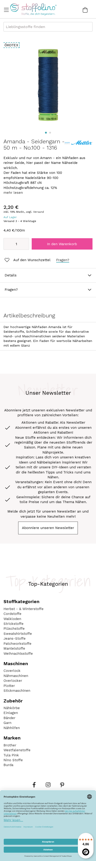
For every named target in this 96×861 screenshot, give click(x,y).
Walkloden (12, 619)
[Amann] (79, 146)
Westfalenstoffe (17, 750)
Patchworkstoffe (17, 644)
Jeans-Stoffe (14, 638)
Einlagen (10, 713)
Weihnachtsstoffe (18, 653)
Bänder (9, 718)
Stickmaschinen (16, 691)
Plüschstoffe (14, 628)
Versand (38, 211)
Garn (7, 723)
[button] (46, 132)
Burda (8, 765)
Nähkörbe (11, 708)
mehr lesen (13, 193)
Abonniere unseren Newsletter (48, 528)
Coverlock (12, 671)
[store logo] (33, 9)
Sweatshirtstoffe (17, 634)
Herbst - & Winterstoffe (23, 609)
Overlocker (12, 681)
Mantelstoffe (14, 648)
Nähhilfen (11, 728)
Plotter (9, 686)
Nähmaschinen (15, 676)
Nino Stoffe (13, 760)
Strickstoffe (13, 624)
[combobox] (48, 26)
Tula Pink (11, 755)
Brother (9, 745)
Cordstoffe (12, 614)
